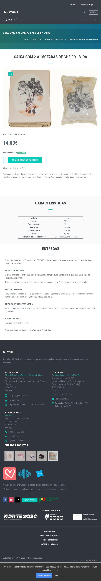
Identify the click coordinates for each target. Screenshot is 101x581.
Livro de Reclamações (49, 544)
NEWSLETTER (30, 500)
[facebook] (5, 500)
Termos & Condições (42, 330)
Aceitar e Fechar (44, 576)
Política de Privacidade (49, 536)
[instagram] (11, 500)
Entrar (11, 20)
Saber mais (58, 575)
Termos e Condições (49, 540)
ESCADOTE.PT (92, 560)
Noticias (73, 5)
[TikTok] (17, 499)
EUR (21, 20)
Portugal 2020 (49, 532)
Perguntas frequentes (88, 5)
